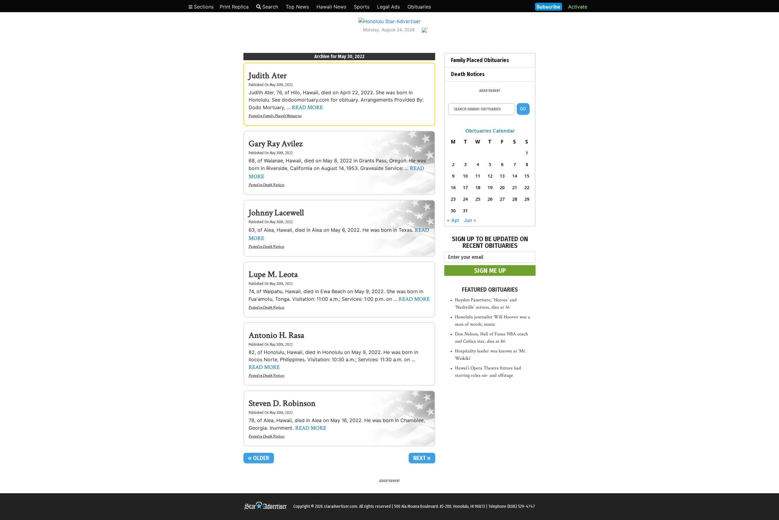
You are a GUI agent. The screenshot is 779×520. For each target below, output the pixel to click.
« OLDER (258, 458)
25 (477, 199)
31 (465, 210)
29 (526, 199)
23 (453, 199)
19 (489, 187)
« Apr (453, 220)
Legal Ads (388, 7)
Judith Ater (268, 75)
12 (489, 176)
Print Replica (234, 7)
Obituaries (419, 7)
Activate (577, 7)
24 (465, 199)
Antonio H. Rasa (276, 335)
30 (453, 210)
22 (526, 187)
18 (477, 187)
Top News (297, 7)
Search (270, 7)
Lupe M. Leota (273, 274)
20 (502, 187)
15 (526, 176)
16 (453, 187)
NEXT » (422, 458)
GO (523, 109)
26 (489, 199)
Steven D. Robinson (282, 403)
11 (477, 176)
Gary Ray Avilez (275, 143)
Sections (203, 7)
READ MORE (307, 107)
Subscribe (548, 7)
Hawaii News (331, 7)
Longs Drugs (512, 6)
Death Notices (273, 185)
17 (465, 187)
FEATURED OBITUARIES (490, 289)
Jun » (470, 220)
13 (502, 176)
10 (465, 176)
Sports (361, 7)
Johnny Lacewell (276, 212)
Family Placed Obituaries (282, 116)
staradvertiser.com (340, 506)
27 (502, 199)
